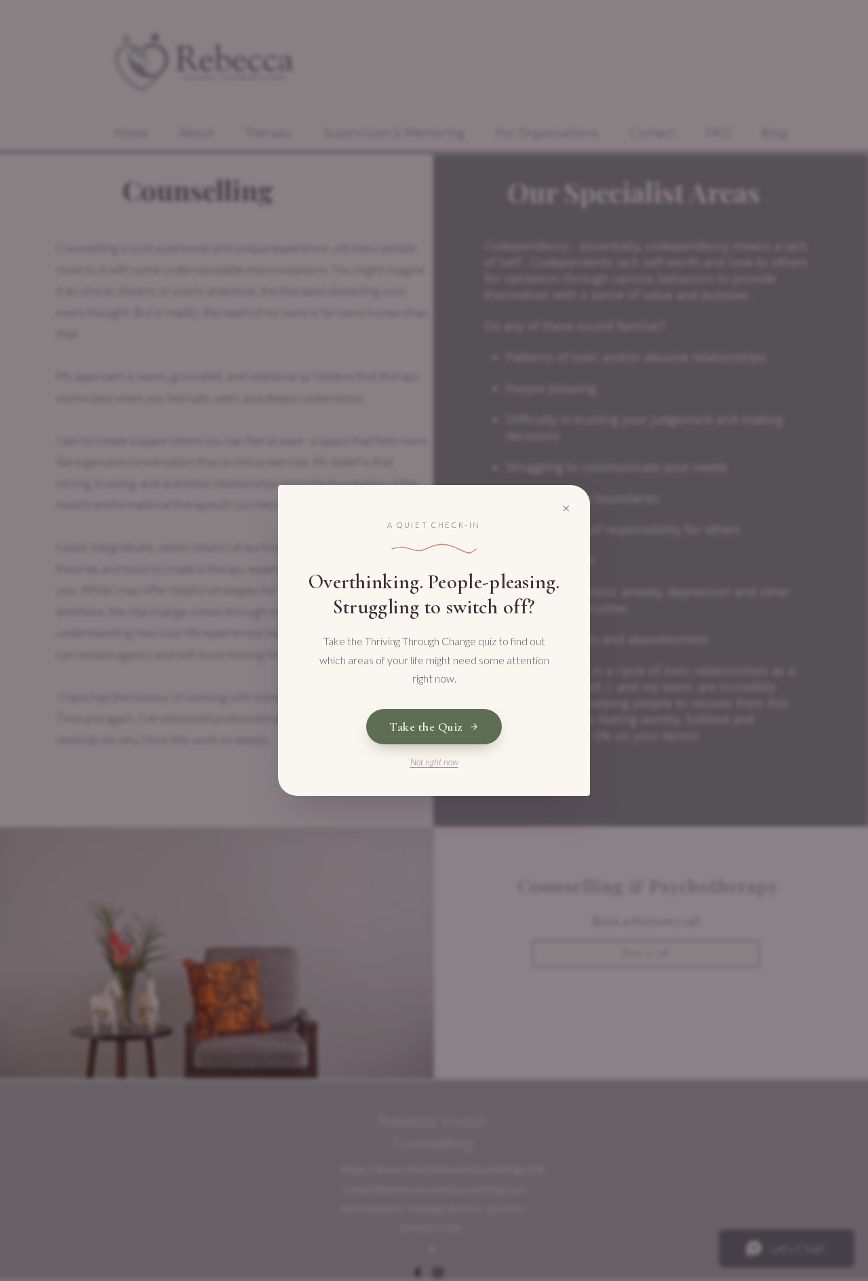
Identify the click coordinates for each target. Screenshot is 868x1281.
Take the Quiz (425, 726)
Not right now (434, 762)
